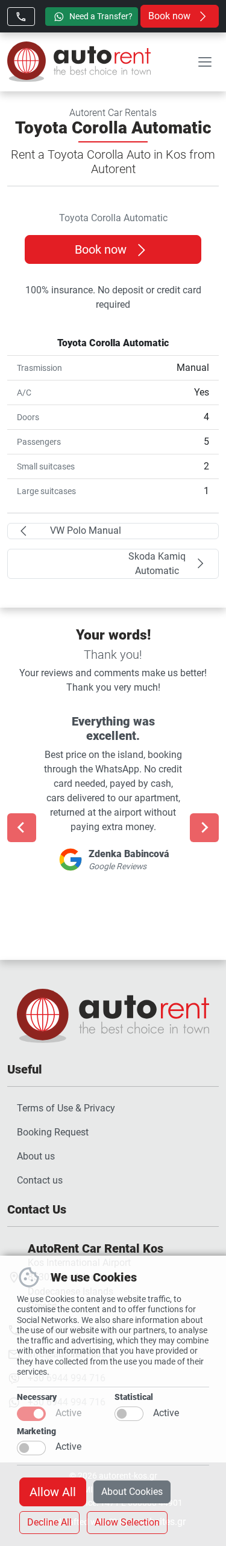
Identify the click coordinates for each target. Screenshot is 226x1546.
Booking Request (53, 1132)
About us (36, 1156)
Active (68, 1413)
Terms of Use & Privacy (66, 1108)
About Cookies (132, 1491)
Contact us (40, 1180)
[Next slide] (204, 827)
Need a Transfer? (100, 16)
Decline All (49, 1522)
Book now (170, 16)
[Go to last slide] (21, 827)
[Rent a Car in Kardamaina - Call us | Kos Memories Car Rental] (21, 16)
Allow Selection (127, 1522)
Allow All (53, 1492)
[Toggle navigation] (205, 62)
